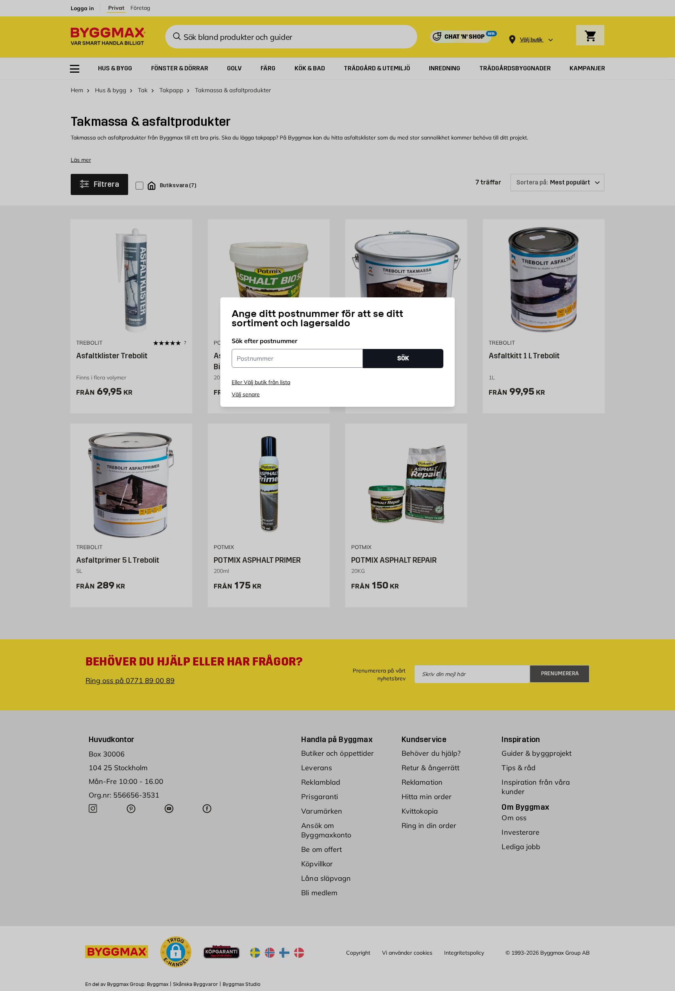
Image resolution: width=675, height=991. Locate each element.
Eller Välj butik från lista (261, 382)
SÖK (403, 358)
